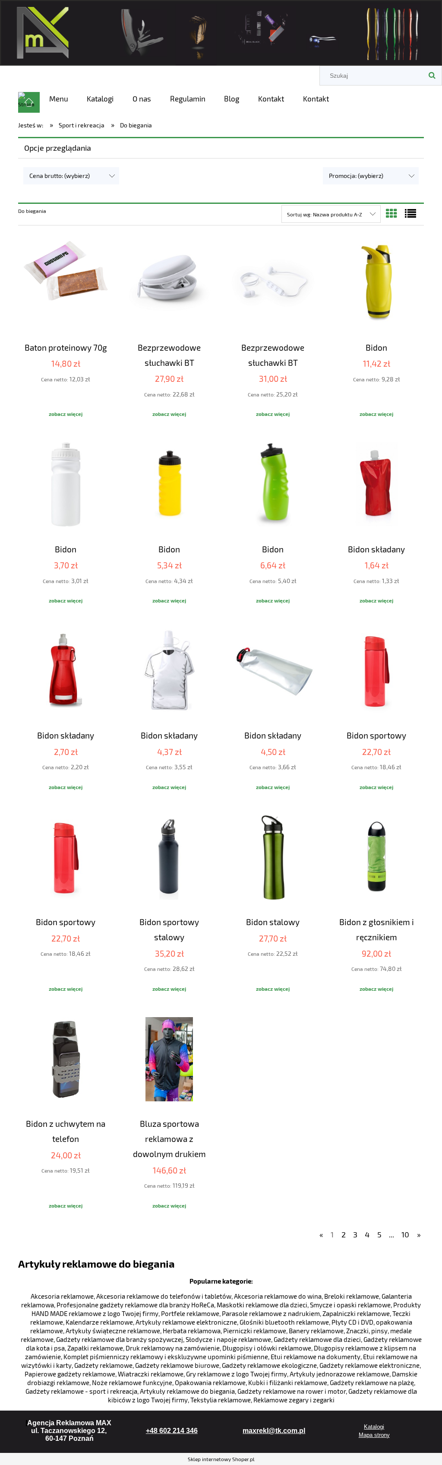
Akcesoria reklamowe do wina (278, 1296)
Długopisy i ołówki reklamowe (266, 1348)
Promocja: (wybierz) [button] (356, 175)
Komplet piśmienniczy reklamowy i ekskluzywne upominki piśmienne (165, 1356)
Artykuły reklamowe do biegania (187, 1391)
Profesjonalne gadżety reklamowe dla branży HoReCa (135, 1305)
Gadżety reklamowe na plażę (372, 1382)
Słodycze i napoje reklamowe (228, 1339)
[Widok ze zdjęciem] (391, 213)
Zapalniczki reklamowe (356, 1313)
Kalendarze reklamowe (99, 1322)
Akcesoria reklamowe (62, 1296)
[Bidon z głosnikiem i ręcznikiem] (376, 858)
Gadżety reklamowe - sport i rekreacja (81, 1391)
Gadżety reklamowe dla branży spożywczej (119, 1339)
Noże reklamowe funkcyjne (132, 1382)
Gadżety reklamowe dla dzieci (317, 1339)
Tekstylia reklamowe (220, 1400)
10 (405, 1234)
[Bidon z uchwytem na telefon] (65, 1060)
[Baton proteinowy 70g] (65, 284)
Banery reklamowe (316, 1331)
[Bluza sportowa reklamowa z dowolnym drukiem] (169, 1060)
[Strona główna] (221, 31)
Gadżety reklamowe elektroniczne (369, 1365)
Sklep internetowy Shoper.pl (221, 1459)
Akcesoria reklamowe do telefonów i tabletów (163, 1296)
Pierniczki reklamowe (254, 1331)
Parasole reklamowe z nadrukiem (271, 1313)
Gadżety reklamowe (103, 1365)
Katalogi (374, 1427)
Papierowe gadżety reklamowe (70, 1374)
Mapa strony (374, 1435)
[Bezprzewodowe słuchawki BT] (169, 284)
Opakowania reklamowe (210, 1382)
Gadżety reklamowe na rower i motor (291, 1391)
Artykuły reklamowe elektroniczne (186, 1322)
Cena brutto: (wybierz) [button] (59, 175)
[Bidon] (376, 284)
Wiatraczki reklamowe (150, 1374)
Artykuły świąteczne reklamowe (113, 1331)
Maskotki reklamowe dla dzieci (262, 1305)
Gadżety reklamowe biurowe (177, 1365)
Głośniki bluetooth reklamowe (284, 1322)
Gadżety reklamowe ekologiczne (269, 1365)
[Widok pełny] (410, 213)
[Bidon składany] (376, 485)
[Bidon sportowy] (376, 672)
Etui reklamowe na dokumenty (315, 1356)
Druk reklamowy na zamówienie (173, 1348)
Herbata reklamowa (192, 1331)
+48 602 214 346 (172, 1430)
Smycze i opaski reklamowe (350, 1305)
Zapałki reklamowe (95, 1348)
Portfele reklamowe (190, 1313)
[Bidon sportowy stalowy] (169, 858)
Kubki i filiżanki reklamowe (287, 1382)
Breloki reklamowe (351, 1296)
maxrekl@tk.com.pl (274, 1430)
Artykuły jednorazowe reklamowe (339, 1374)
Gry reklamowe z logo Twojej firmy (236, 1374)
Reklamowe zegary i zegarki (294, 1400)
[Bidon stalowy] (272, 858)
